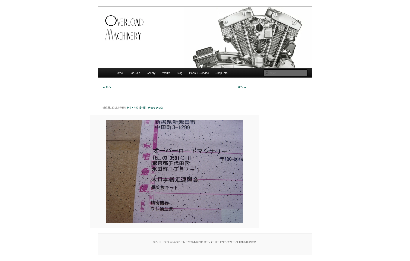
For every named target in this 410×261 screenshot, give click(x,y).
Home (119, 73)
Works (166, 73)
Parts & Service (199, 73)
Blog (179, 73)
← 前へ (106, 86)
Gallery (151, 73)
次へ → (242, 86)
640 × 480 (132, 107)
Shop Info (221, 73)
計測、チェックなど (151, 107)
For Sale (135, 73)
